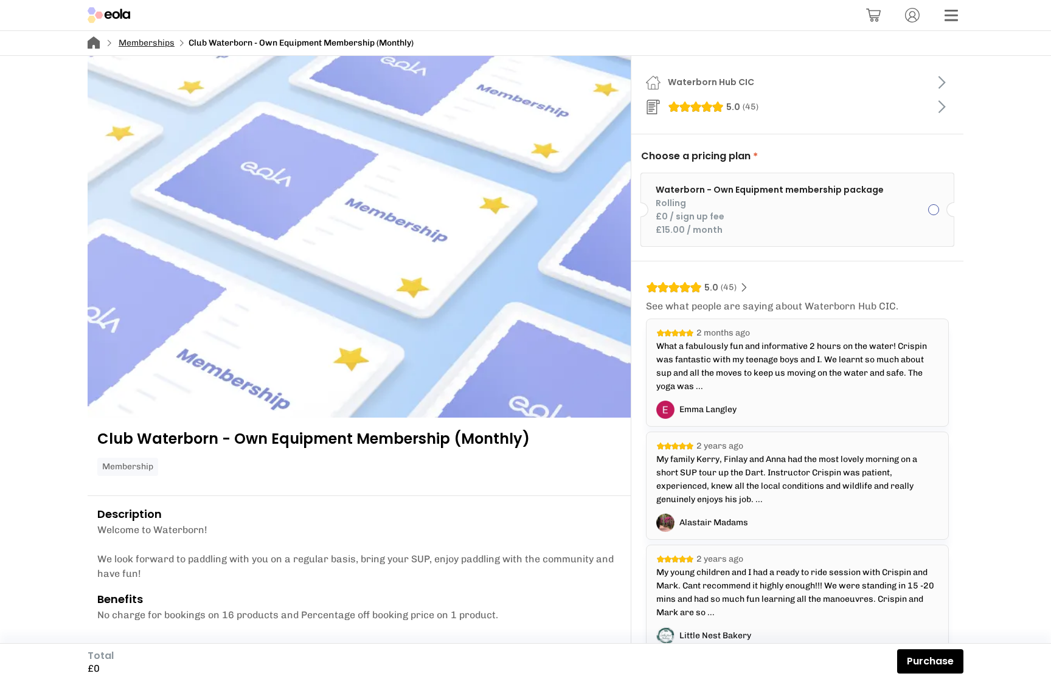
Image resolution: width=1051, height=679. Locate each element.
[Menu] (951, 15)
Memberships (147, 43)
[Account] (912, 15)
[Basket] (873, 15)
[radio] (797, 209)
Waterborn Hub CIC (711, 82)
